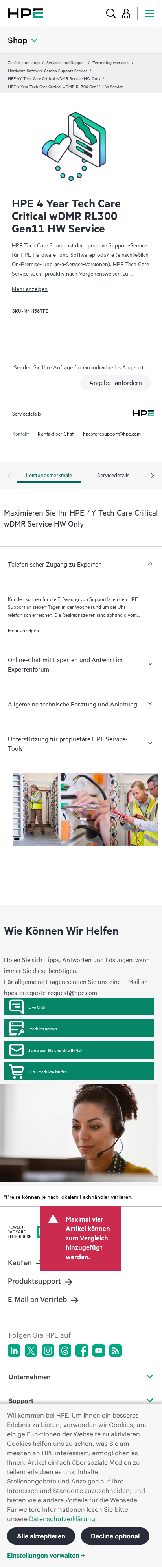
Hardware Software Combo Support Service (47, 70)
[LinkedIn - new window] (14, 1350)
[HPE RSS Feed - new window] (115, 1350)
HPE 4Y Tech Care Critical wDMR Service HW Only (54, 78)
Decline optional (115, 1536)
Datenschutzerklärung (62, 1519)
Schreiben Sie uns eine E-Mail (55, 1050)
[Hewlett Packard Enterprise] (25, 13)
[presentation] (152, 476)
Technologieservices (110, 62)
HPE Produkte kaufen (47, 1071)
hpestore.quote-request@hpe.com (50, 992)
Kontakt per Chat (56, 433)
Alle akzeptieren (41, 1536)
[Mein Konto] (126, 13)
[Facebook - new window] (81, 1350)
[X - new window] (31, 1350)
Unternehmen (30, 1377)
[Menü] (149, 13)
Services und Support (66, 62)
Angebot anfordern (115, 382)
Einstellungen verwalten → (46, 1555)
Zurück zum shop (24, 62)
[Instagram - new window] (48, 1350)
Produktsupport (42, 1028)
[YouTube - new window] (98, 1350)
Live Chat (36, 1007)
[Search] (111, 13)
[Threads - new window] (65, 1350)
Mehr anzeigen (30, 288)
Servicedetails (26, 413)
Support (21, 1401)
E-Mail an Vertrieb (37, 1299)
